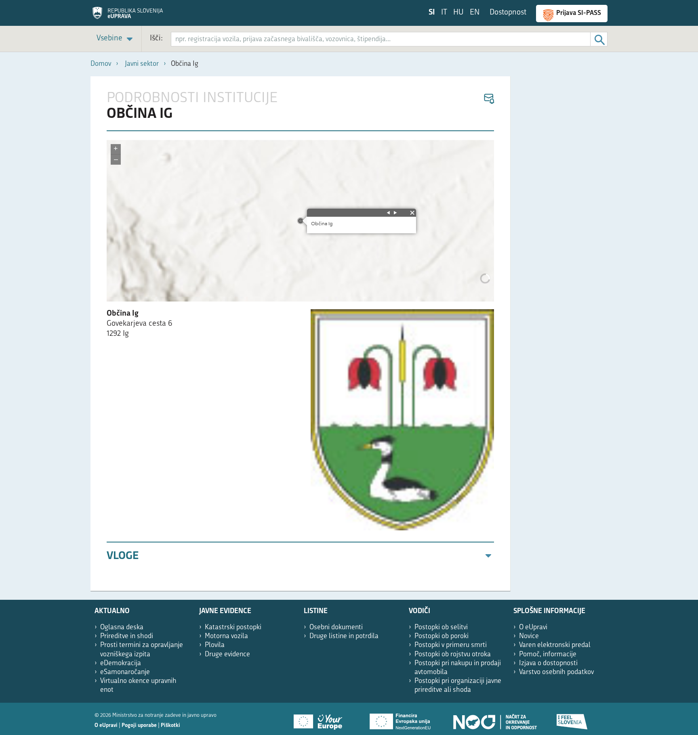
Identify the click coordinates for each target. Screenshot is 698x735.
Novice (529, 636)
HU (458, 13)
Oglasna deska (121, 627)
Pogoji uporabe (139, 725)
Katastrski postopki (233, 627)
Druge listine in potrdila (343, 636)
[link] (115, 39)
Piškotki (170, 725)
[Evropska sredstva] (572, 719)
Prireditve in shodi (126, 636)
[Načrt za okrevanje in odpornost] (494, 719)
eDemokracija (120, 663)
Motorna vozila (226, 636)
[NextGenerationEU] (400, 719)
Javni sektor (142, 64)
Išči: (156, 38)
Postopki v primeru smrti (450, 645)
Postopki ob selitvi (441, 627)
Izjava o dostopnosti (548, 663)
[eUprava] (127, 15)
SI (432, 13)
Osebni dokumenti (336, 627)
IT (444, 13)
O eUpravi (533, 627)
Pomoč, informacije (547, 654)
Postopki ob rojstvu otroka (452, 654)
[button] (488, 99)
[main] (300, 333)
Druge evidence (227, 654)
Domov (100, 64)
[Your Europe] (320, 719)
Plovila (215, 645)
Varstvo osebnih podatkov (556, 672)
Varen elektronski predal (555, 645)
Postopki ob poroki (441, 636)
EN (474, 13)
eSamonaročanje (125, 672)
